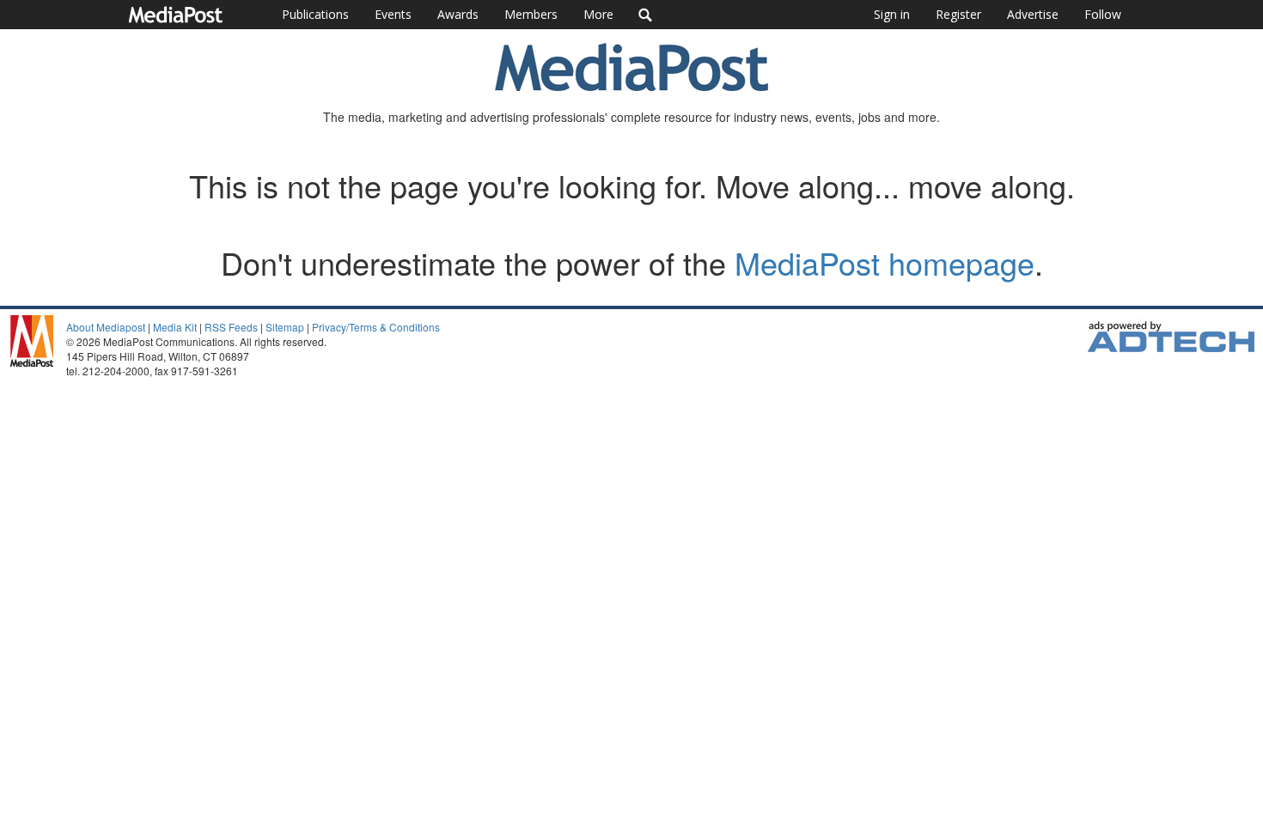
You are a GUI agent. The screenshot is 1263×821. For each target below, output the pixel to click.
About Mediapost (105, 326)
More (598, 14)
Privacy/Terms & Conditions (376, 326)
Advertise (1033, 14)
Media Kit (175, 326)
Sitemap (284, 326)
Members (531, 14)
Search (645, 14)
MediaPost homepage (884, 262)
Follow (1102, 14)
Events (393, 14)
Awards (458, 14)
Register (958, 14)
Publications (315, 14)
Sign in (892, 14)
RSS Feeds (231, 326)
